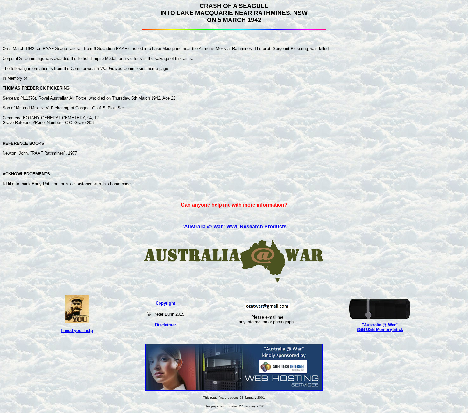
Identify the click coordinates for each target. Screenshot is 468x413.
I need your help (77, 330)
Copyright (165, 303)
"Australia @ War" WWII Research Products (234, 226)
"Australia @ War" (380, 324)
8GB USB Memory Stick (380, 329)
